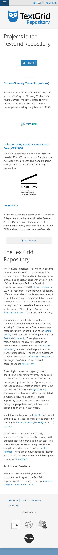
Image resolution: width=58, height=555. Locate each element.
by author (17, 422)
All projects (30, 240)
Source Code (14, 505)
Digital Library (38, 389)
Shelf (39, 3)
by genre (28, 422)
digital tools (21, 459)
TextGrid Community (14, 338)
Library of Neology (40, 356)
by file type (40, 422)
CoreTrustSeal (41, 287)
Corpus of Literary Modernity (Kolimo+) (26, 83)
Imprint (24, 500)
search (37, 415)
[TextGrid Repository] (29, 11)
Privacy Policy (35, 500)
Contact (14, 500)
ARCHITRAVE (11, 205)
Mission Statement (14, 312)
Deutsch (53, 3)
